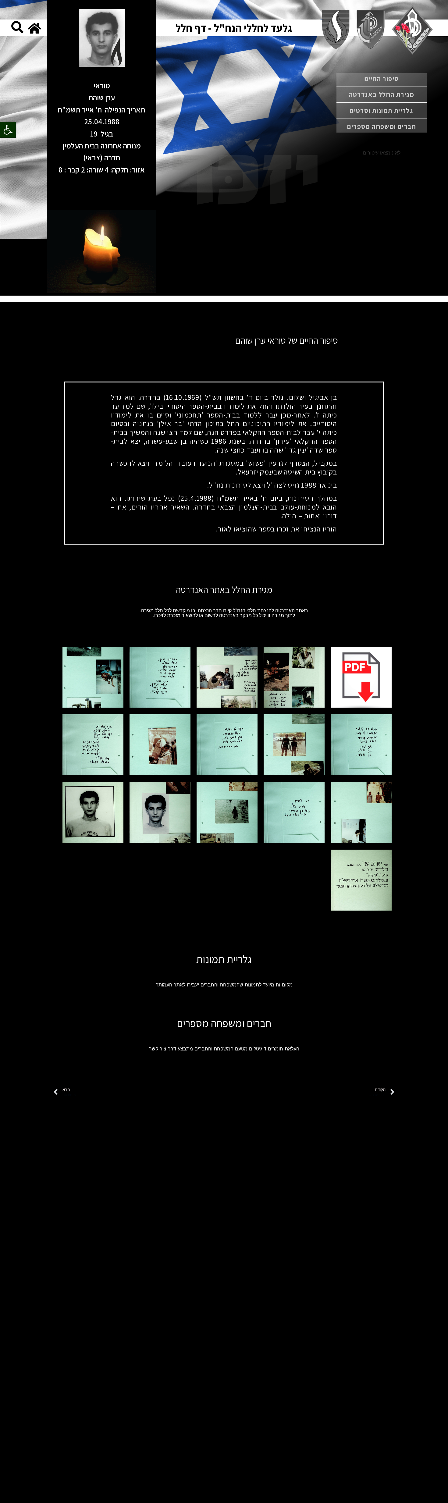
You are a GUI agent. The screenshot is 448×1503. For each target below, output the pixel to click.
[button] (8, 130)
